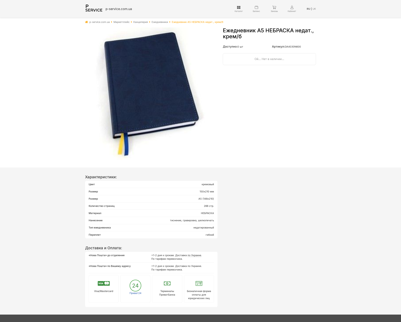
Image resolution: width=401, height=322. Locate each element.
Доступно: (230, 46)
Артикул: (278, 46)
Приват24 (135, 293)
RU (308, 8)
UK (314, 8)
